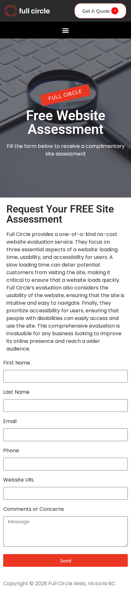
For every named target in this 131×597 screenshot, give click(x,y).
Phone (11, 451)
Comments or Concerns (33, 510)
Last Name (16, 393)
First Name (16, 363)
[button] (65, 30)
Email (10, 422)
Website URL (18, 480)
